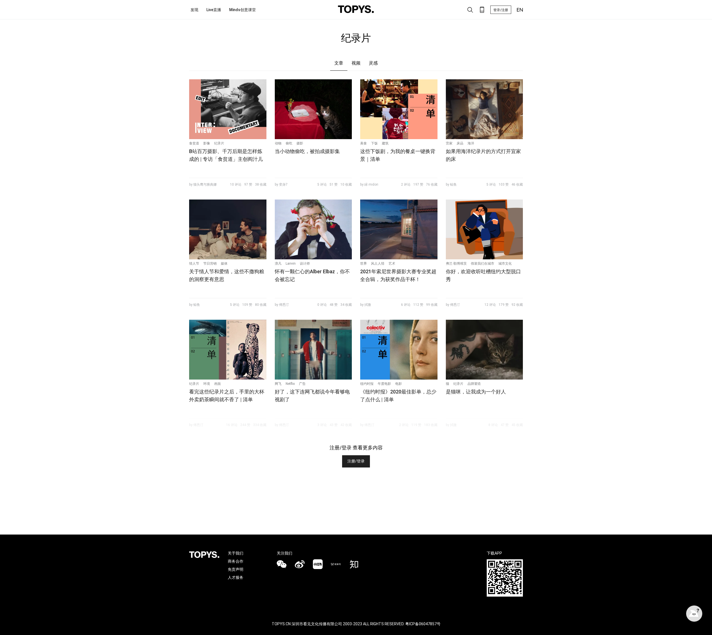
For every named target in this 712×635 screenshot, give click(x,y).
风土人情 (377, 263)
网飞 (278, 384)
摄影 (299, 143)
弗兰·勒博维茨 (456, 263)
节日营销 (210, 263)
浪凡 (278, 263)
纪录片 (219, 143)
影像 (206, 143)
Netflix (290, 384)
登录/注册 (500, 10)
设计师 (305, 263)
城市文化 (505, 263)
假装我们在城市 (482, 263)
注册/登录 (356, 461)
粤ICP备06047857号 (423, 624)
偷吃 (289, 143)
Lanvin (291, 263)
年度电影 (384, 384)
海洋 (471, 143)
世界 (363, 263)
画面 (217, 384)
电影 (398, 384)
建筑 (385, 143)
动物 (278, 143)
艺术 (392, 263)
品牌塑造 (474, 384)
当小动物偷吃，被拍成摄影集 (307, 151)
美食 (363, 143)
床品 (460, 143)
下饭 (374, 143)
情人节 (194, 263)
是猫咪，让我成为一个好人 (476, 392)
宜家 (449, 143)
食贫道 (194, 143)
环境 (206, 384)
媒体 (224, 263)
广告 (302, 384)
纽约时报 (367, 384)
